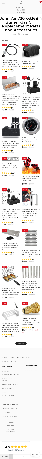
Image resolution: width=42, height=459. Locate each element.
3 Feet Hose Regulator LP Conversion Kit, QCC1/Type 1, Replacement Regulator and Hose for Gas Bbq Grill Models (11, 63)
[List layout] (15, 456)
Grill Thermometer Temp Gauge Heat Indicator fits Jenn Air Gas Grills (30, 140)
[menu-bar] (3, 2)
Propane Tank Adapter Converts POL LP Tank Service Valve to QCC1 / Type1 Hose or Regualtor (31, 321)
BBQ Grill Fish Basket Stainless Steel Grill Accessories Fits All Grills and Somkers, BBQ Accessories (10, 291)
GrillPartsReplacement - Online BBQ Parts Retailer (21, 10)
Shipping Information (10, 384)
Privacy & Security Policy (8, 380)
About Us (5, 371)
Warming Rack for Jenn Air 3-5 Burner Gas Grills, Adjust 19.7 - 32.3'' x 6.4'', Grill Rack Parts (10, 167)
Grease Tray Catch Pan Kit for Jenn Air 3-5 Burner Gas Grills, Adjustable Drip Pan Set (10, 246)
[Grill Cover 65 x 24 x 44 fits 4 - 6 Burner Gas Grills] (31, 51)
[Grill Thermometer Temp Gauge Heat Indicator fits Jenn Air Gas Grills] (31, 126)
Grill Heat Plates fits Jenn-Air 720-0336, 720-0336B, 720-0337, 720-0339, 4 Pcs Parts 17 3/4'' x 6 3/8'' (31, 253)
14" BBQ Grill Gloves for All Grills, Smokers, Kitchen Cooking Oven (30, 178)
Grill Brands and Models (10, 421)
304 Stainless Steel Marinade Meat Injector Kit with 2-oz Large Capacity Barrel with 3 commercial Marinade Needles (31, 213)
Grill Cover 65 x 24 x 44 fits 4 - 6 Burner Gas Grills (31, 62)
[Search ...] (21, 2)
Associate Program (10, 408)
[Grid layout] (11, 456)
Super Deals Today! (10, 416)
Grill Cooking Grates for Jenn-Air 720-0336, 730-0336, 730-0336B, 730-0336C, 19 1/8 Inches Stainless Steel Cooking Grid (31, 285)
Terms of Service (8, 388)
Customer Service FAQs (10, 375)
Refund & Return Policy (8, 397)
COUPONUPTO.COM (31, 370)
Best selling (29, 457)
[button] (8, 69)
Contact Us (6, 392)
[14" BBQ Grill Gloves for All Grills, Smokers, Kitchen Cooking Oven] (31, 165)
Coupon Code (10, 412)
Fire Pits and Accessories (10, 431)
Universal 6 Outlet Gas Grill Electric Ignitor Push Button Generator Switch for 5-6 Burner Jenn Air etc (10, 144)
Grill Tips (10, 426)
